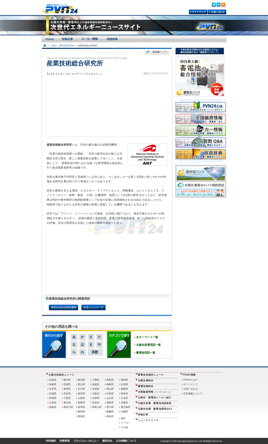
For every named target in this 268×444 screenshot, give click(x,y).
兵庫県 (95, 398)
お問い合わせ (190, 388)
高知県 (110, 416)
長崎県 (124, 388)
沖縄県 (124, 411)
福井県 (81, 393)
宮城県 (52, 393)
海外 (123, 418)
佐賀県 (124, 384)
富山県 (81, 384)
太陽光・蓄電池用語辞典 (62, 45)
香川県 (110, 407)
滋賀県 (95, 384)
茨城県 (67, 384)
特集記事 (143, 414)
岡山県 (110, 388)
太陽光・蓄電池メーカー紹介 (155, 397)
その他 (124, 427)
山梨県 (81, 398)
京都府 (95, 388)
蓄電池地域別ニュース (151, 374)
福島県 (52, 407)
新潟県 (81, 379)
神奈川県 (68, 407)
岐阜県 (81, 407)
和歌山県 (97, 407)
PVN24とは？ (190, 379)
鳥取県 (110, 379)
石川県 (81, 388)
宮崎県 (124, 402)
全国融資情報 (154, 391)
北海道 (52, 379)
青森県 (52, 384)
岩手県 (52, 388)
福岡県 (124, 379)
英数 (95, 352)
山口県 (110, 398)
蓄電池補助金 (145, 386)
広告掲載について (192, 393)
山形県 (52, 402)
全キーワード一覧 (147, 337)
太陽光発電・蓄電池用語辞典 (155, 403)
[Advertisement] (107, 105)
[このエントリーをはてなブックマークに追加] (219, 5)
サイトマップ (190, 384)
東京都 (67, 402)
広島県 (110, 393)
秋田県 (52, 398)
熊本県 (124, 393)
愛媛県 (110, 411)
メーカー (125, 422)
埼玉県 (67, 393)
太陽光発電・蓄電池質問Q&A (155, 409)
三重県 (95, 379)
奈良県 (95, 402)
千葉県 (67, 398)
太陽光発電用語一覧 (148, 344)
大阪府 (95, 393)
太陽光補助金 (145, 380)
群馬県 (67, 388)
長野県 (81, 402)
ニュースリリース (148, 420)
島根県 (110, 384)
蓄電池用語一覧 (145, 352)
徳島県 (110, 402)
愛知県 (81, 416)
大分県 (124, 398)
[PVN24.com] (61, 8)
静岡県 (81, 411)
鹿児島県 (125, 407)
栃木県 (67, 379)
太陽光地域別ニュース (61, 374)
